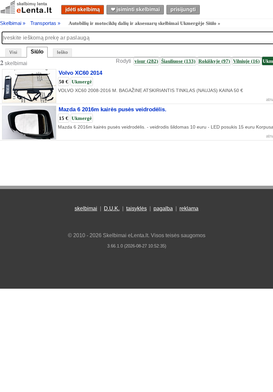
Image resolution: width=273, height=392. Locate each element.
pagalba (163, 208)
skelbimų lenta (32, 3)
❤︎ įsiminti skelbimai (135, 9)
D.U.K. (112, 208)
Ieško (62, 52)
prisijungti (183, 9)
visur (146, 61)
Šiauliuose (178, 61)
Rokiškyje (214, 61)
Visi (13, 52)
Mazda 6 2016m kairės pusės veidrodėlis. (112, 110)
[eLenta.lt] (26, 12)
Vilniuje (246, 61)
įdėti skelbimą (82, 9)
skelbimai (86, 208)
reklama (188, 208)
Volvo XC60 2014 (80, 73)
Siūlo (37, 51)
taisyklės (136, 208)
